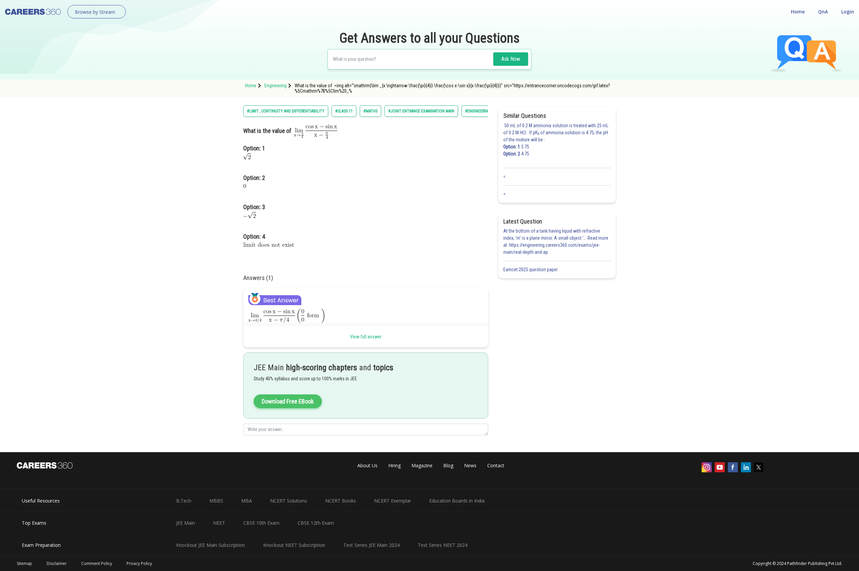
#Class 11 (344, 111)
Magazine (422, 465)
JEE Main (185, 523)
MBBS (216, 500)
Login (847, 11)
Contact (495, 465)
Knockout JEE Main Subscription (210, 545)
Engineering (275, 85)
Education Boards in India (457, 500)
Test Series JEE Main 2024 (371, 545)
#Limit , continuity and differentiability (285, 111)
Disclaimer (57, 563)
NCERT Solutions (288, 500)
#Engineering (477, 111)
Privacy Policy (139, 563)
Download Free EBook (288, 401)
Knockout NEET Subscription (294, 545)
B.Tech (183, 500)
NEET (219, 523)
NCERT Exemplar (392, 500)
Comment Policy (96, 563)
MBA (246, 500)
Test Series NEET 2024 (442, 545)
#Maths (370, 111)
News (470, 465)
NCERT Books (340, 500)
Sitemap (24, 563)
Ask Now (510, 59)
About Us (367, 465)
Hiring (394, 465)
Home (798, 11)
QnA (823, 11)
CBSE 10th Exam (261, 523)
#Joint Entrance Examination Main (421, 111)
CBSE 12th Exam (316, 523)
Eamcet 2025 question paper (531, 269)
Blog (448, 465)
